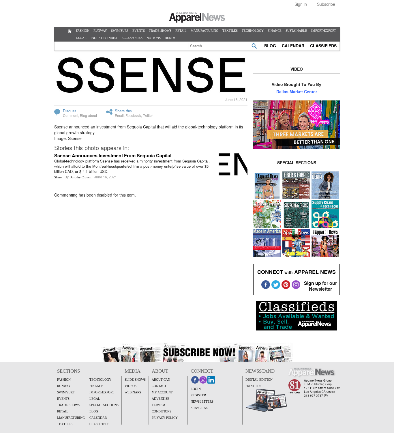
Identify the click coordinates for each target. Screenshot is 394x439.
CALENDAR (293, 45)
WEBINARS (133, 392)
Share (58, 177)
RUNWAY (100, 30)
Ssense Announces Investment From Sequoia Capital (112, 155)
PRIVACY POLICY (165, 417)
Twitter (148, 115)
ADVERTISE (160, 398)
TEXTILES (230, 30)
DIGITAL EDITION (259, 379)
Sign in (300, 4)
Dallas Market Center (296, 91)
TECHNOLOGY (253, 30)
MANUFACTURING (204, 30)
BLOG (270, 45)
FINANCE (275, 30)
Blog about (88, 115)
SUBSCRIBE (199, 408)
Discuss (69, 110)
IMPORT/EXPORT (323, 30)
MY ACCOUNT (162, 392)
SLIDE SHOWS (135, 379)
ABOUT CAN (161, 379)
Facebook (133, 115)
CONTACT (159, 386)
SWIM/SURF (119, 30)
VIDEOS (130, 386)
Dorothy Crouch (80, 177)
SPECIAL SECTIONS (104, 405)
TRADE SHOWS (160, 30)
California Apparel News (197, 17)
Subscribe (326, 4)
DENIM (170, 38)
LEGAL (81, 38)
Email (119, 115)
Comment (70, 115)
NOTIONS (154, 38)
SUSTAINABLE (296, 30)
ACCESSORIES (131, 38)
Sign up (312, 283)
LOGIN (196, 389)
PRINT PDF (253, 386)
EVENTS (138, 30)
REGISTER (198, 395)
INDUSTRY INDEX (104, 38)
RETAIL (181, 30)
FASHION (82, 30)
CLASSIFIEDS (323, 45)
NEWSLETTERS (202, 401)
